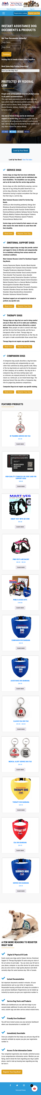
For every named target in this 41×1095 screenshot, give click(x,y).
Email (21, 131)
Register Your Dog (24, 233)
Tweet (14, 131)
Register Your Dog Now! (12, 1072)
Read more (8, 233)
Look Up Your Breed (20, 150)
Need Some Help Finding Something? (15, 66)
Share (6, 131)
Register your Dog (34, 13)
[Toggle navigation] (3, 13)
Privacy (24, 1090)
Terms (17, 1090)
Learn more (20, 444)
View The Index (27, 160)
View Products (11, 9)
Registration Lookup (20, 13)
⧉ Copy (27, 131)
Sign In (32, 9)
